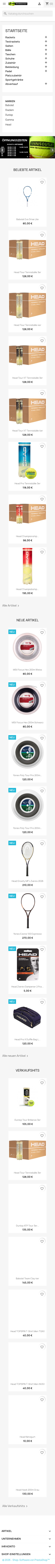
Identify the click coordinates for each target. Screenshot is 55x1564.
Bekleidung (12, 67)
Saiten (9, 46)
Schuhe (10, 58)
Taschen (10, 54)
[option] (27, 147)
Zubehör (10, 62)
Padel (8, 71)
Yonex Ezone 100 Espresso (27, 933)
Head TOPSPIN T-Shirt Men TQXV (27, 1331)
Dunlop (9, 114)
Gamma (9, 119)
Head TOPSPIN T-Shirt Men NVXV (28, 1384)
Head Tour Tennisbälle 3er (27, 272)
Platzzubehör (13, 75)
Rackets (10, 37)
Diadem (9, 110)
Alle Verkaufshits (15, 1506)
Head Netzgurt (27, 1436)
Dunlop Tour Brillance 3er (28, 1119)
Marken (10, 101)
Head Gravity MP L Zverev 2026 (27, 881)
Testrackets (12, 41)
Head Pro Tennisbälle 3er (27, 483)
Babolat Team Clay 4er (27, 1278)
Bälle (8, 50)
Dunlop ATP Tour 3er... (27, 1225)
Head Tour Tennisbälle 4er (27, 325)
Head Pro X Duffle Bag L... (27, 1039)
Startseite (16, 30)
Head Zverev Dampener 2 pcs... (27, 986)
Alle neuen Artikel (15, 1056)
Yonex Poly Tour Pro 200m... (27, 775)
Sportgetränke (14, 79)
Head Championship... (27, 536)
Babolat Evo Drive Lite (27, 219)
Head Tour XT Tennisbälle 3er (27, 377)
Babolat (9, 105)
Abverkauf (11, 84)
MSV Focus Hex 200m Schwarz (27, 722)
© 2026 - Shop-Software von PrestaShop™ (26, 1560)
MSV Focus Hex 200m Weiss (27, 669)
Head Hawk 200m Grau (27, 1489)
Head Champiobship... (27, 589)
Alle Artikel (11, 606)
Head (8, 124)
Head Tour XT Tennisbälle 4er (27, 430)
